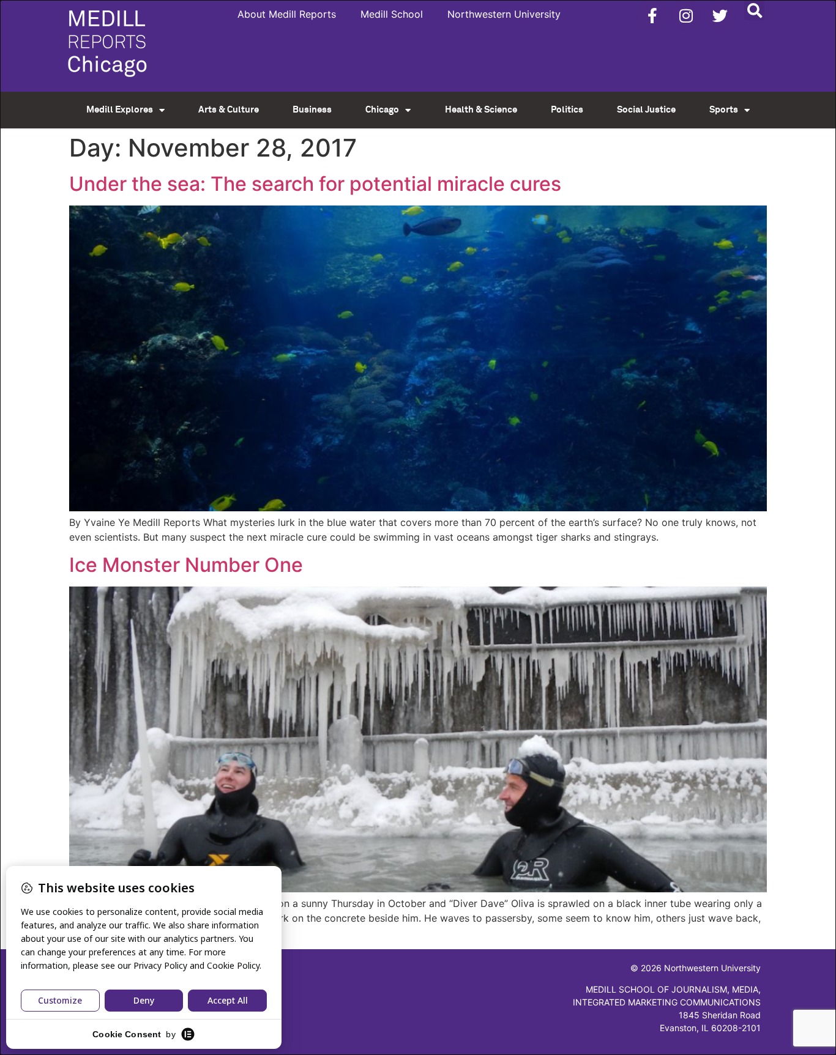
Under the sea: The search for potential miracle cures (315, 184)
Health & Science (481, 109)
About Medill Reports (286, 14)
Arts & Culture (228, 109)
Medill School (391, 14)
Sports (723, 109)
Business (312, 109)
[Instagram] (686, 15)
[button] (754, 10)
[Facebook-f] (652, 15)
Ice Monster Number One (186, 565)
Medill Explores (119, 109)
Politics (567, 109)
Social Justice (646, 109)
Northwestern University (504, 14)
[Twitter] (719, 15)
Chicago (382, 109)
